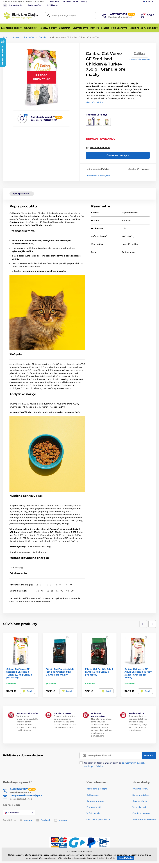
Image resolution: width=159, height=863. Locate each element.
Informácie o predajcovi (98, 175)
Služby (84, 1)
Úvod (5, 37)
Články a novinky (141, 813)
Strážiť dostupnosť (100, 147)
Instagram (64, 820)
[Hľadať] (48, 15)
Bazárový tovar (140, 801)
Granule (42, 37)
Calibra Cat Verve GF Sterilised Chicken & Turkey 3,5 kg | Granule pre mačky (19, 673)
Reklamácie (92, 795)
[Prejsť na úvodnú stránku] (21, 16)
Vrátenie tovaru (140, 788)
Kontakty (54, 1)
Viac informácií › (94, 102)
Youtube (28, 820)
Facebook (45, 820)
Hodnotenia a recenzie (144, 819)
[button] (152, 624)
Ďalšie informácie (106, 858)
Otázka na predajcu (118, 155)
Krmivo (16, 37)
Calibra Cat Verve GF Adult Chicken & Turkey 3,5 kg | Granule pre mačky (138, 673)
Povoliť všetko (126, 858)
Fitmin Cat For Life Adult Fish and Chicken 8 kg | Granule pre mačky (60, 672)
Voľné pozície (93, 813)
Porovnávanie (15, 5)
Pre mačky (29, 37)
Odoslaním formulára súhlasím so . (114, 764)
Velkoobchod (139, 807)
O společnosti (93, 807)
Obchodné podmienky (98, 819)
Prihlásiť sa (52, 5)
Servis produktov (141, 795)
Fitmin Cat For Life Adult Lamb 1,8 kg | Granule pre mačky (99, 672)
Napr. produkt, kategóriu (64, 15)
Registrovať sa (34, 5)
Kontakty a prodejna (96, 788)
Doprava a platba (70, 1)
